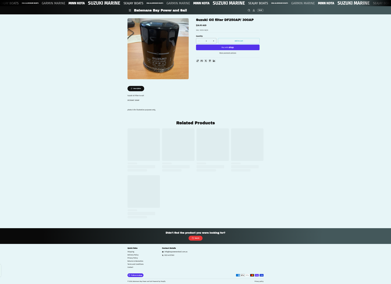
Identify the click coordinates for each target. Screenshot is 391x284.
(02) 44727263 (169, 255)
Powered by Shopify (159, 281)
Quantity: (199, 36)
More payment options (227, 53)
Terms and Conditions (135, 264)
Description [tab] (137, 88)
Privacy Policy (132, 258)
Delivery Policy (132, 255)
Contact (130, 267)
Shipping (130, 252)
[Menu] (129, 10)
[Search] (249, 10)
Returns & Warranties (135, 261)
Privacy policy (259, 281)
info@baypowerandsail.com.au (175, 252)
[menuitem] (143, 252)
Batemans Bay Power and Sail (142, 281)
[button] (249, 10)
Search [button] (197, 238)
